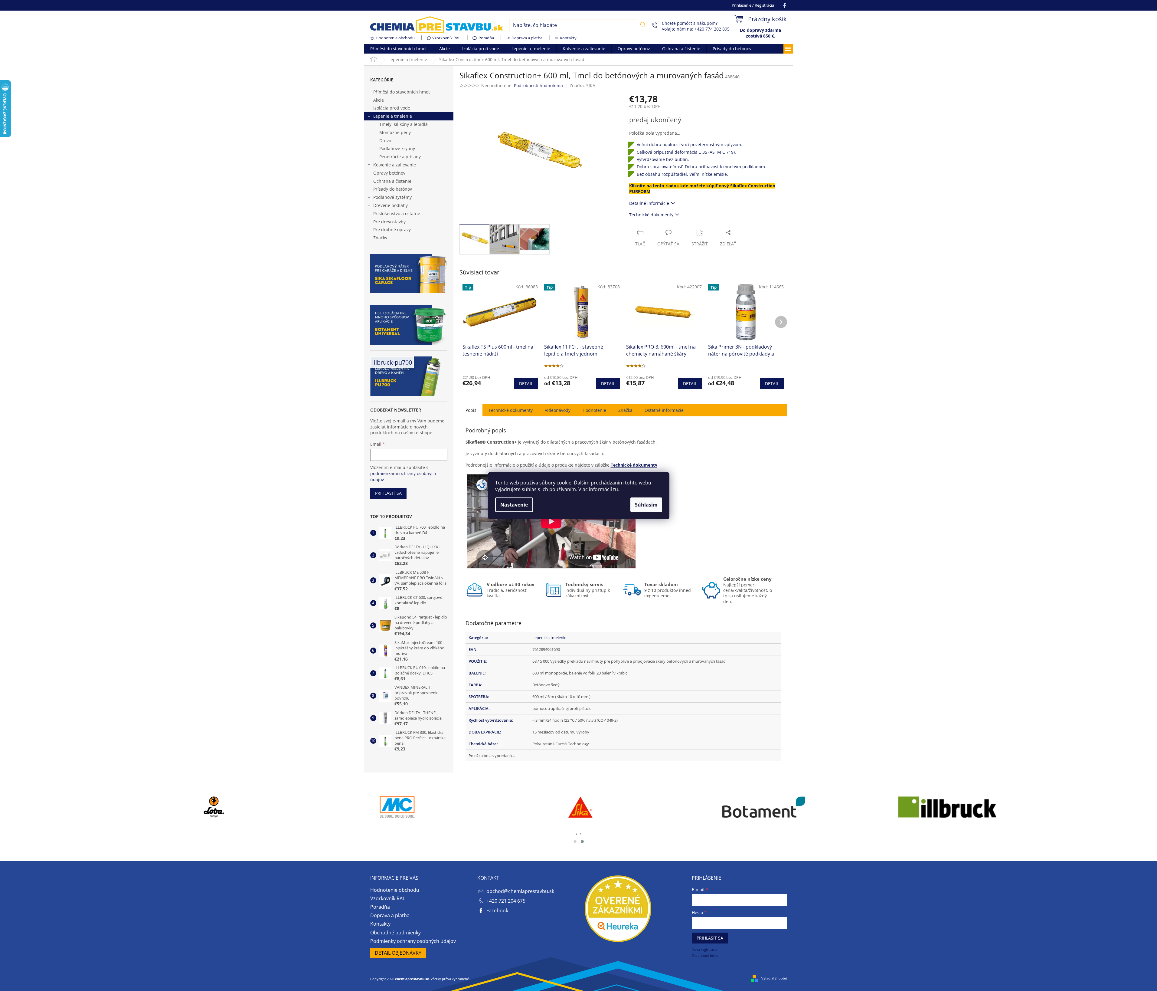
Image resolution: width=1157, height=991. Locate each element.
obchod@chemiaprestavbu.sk (520, 891)
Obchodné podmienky (395, 932)
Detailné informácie (649, 203)
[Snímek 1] (575, 841)
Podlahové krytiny (397, 148)
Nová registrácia (704, 949)
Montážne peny (395, 132)
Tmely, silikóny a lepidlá (403, 124)
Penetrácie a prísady (400, 156)
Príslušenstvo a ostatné (396, 213)
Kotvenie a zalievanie (394, 165)
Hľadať (643, 24)
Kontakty (568, 38)
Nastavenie (514, 504)
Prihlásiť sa (388, 493)
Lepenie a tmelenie (392, 116)
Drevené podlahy (390, 205)
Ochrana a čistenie (392, 181)
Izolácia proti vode (391, 108)
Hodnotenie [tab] (594, 410)
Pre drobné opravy (392, 229)
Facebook (497, 910)
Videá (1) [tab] (558, 410)
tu (615, 489)
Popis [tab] (471, 410)
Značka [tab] (625, 410)
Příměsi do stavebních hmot (401, 92)
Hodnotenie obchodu (395, 38)
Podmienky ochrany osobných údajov (413, 941)
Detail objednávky (398, 953)
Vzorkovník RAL (446, 38)
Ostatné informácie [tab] (664, 410)
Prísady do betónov (392, 189)
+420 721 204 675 (505, 900)
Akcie (378, 100)
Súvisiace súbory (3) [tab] (510, 410)
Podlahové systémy (392, 197)
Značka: (582, 85)
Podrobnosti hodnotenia (538, 85)
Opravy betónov (389, 173)
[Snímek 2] (582, 841)
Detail (526, 383)
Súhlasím (646, 504)
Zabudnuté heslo (705, 955)
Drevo (385, 140)
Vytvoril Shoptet (774, 978)
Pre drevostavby (389, 222)
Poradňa (486, 38)
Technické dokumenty (651, 215)
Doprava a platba (526, 38)
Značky (380, 238)
